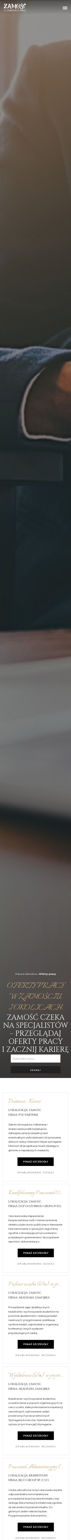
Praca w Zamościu (26, 973)
